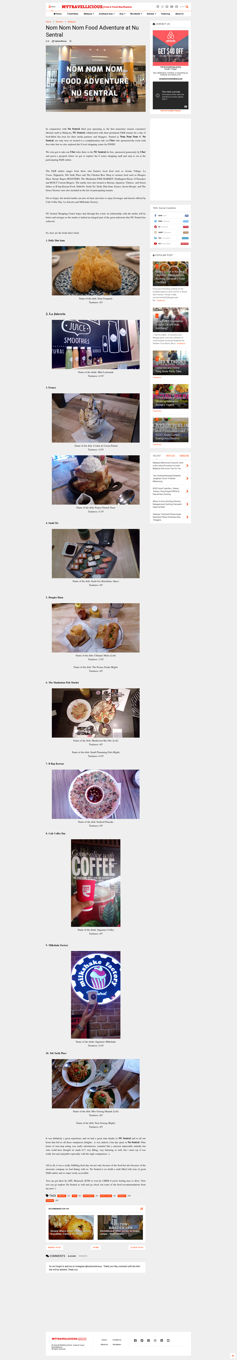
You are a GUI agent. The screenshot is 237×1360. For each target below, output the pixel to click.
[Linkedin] (158, 7)
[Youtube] (168, 1340)
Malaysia (88, 14)
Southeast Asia (106, 14)
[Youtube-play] (171, 7)
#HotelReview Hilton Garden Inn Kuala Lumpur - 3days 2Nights (119, 1232)
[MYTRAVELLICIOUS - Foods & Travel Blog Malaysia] (96, 8)
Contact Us (117, 1340)
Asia (121, 14)
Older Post (137, 1247)
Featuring (165, 14)
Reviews (150, 14)
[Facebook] (176, 7)
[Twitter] (167, 7)
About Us (179, 14)
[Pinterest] (148, 1340)
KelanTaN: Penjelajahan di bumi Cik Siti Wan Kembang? (169, 324)
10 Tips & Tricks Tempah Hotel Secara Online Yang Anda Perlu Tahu (170, 368)
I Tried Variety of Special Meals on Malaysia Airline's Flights (170, 401)
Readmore (161, 300)
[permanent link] (70, 41)
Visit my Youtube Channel (170, 111)
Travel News (72, 14)
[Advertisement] (170, 159)
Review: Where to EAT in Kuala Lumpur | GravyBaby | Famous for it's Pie (71, 1232)
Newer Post (54, 1247)
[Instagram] (162, 7)
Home (59, 14)
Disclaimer (117, 1344)
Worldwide (135, 14)
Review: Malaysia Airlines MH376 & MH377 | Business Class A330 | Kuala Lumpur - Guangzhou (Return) (170, 431)
